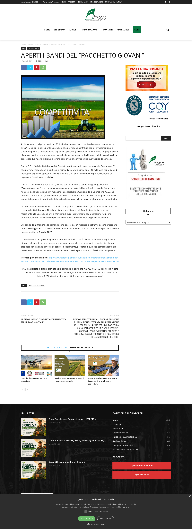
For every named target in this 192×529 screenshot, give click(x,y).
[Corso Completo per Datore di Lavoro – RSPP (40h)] (33, 427)
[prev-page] (22, 389)
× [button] (189, 496)
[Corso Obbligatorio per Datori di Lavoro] (33, 470)
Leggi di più (126, 507)
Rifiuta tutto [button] (105, 519)
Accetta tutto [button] (86, 519)
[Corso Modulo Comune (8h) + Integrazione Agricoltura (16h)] (33, 448)
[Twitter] (30, 67)
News (30, 44)
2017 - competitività (36, 285)
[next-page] (27, 389)
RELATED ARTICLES (57, 347)
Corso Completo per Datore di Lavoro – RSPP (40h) (72, 419)
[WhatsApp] (43, 67)
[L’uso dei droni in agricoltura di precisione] (36, 365)
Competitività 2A (41, 44)
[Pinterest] (36, 67)
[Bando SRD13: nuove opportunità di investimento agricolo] (70, 365)
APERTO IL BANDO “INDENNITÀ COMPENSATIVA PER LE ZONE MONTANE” (43, 321)
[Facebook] (165, 2)
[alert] (96, 511)
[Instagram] (169, 2)
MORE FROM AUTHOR (81, 347)
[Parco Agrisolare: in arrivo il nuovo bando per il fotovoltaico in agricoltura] (103, 365)
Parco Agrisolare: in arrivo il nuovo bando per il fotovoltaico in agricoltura (102, 381)
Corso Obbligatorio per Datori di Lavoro (67, 462)
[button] (167, 29)
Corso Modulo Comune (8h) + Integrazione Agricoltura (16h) (76, 440)
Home (23, 44)
